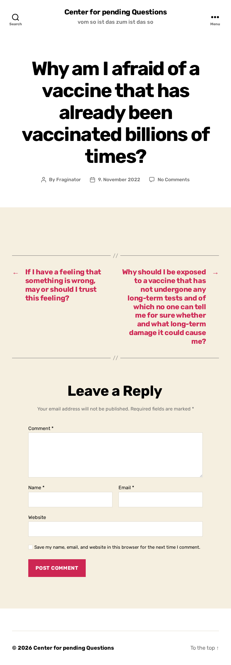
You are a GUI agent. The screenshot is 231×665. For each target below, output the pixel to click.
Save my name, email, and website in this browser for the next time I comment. (117, 547)
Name (36, 487)
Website (37, 517)
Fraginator (68, 179)
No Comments (174, 179)
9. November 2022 (119, 179)
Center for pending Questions (115, 12)
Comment (41, 428)
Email (126, 487)
